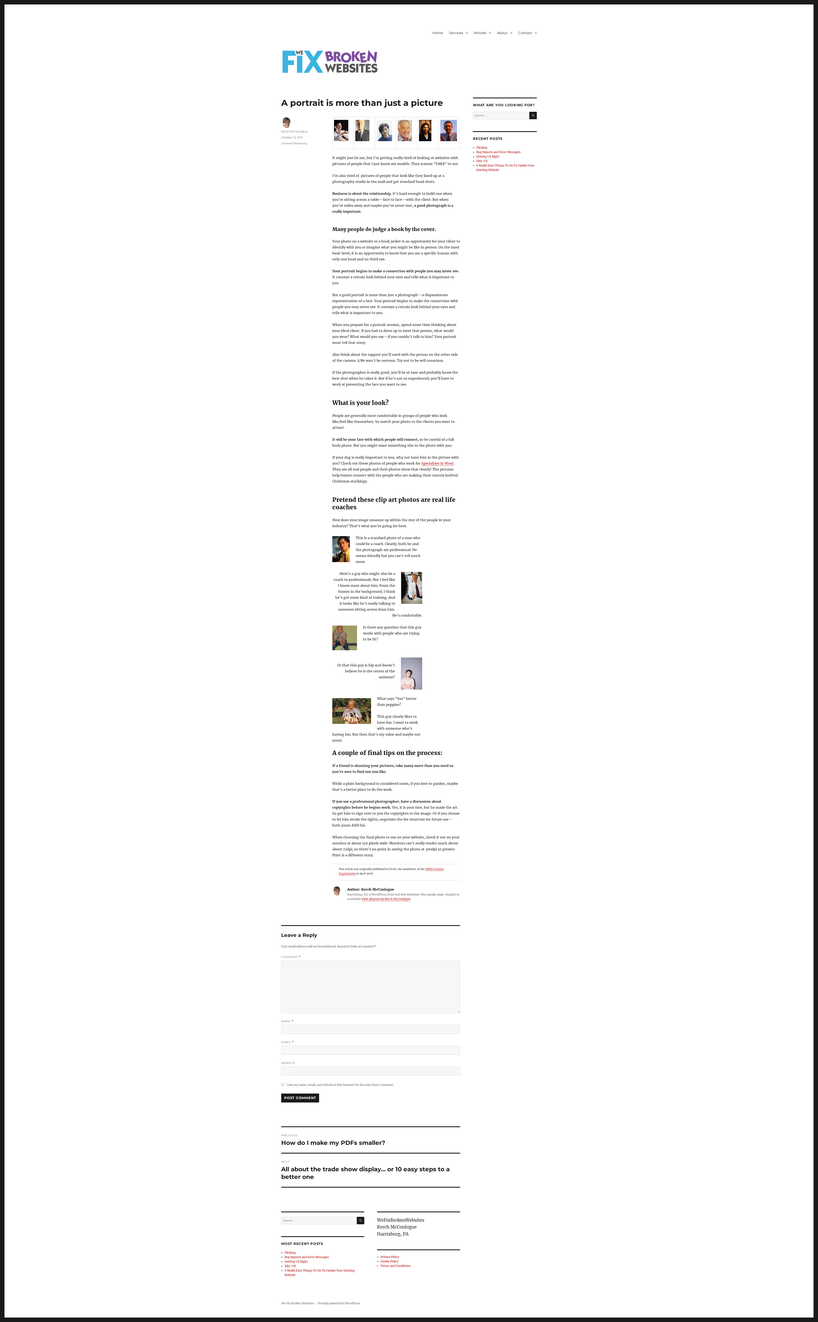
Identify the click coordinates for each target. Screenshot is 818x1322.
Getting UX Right (296, 1261)
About (502, 33)
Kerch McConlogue (294, 131)
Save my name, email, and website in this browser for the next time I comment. (340, 1085)
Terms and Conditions (395, 1266)
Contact (525, 33)
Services (456, 33)
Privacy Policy (389, 1257)
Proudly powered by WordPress (339, 1303)
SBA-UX (290, 1266)
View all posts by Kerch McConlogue (386, 899)
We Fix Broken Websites (297, 1303)
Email (287, 1042)
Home (437, 33)
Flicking (290, 1253)
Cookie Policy (389, 1261)
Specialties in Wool (437, 463)
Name (287, 1021)
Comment (291, 957)
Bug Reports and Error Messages (307, 1257)
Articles (480, 33)
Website (288, 1063)
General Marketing (294, 143)
